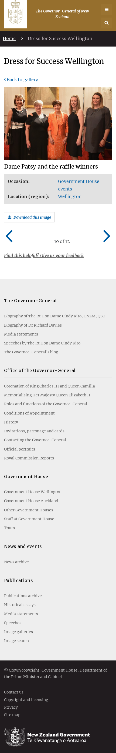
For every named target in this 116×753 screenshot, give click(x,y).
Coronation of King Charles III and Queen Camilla (49, 386)
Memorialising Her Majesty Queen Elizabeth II (47, 395)
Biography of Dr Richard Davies (33, 325)
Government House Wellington (33, 491)
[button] (106, 23)
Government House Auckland (31, 500)
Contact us (13, 692)
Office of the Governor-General (40, 370)
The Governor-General (30, 300)
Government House (26, 476)
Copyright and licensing (26, 700)
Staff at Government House (29, 519)
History (11, 422)
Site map (12, 715)
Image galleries (18, 631)
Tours (9, 527)
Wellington (69, 196)
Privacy (11, 707)
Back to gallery (22, 79)
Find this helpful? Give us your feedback (44, 255)
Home (9, 38)
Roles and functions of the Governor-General (45, 404)
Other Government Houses (28, 510)
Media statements (21, 334)
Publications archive (23, 595)
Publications (18, 580)
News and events (23, 546)
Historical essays (20, 604)
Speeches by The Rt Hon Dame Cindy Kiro (42, 343)
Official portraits (19, 449)
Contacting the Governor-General (35, 440)
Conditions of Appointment (29, 413)
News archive (16, 562)
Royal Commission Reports (29, 458)
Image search (16, 640)
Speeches (12, 622)
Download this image (32, 217)
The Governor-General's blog (31, 352)
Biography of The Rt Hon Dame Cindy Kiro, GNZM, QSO (54, 316)
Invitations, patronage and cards (34, 431)
